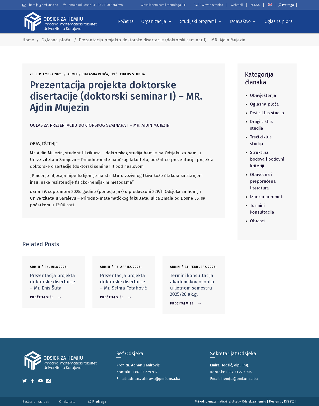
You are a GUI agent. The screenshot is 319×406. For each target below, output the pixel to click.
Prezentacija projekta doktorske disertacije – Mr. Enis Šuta (52, 282)
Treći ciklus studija (127, 74)
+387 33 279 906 (239, 372)
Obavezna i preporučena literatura (263, 181)
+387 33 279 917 (145, 372)
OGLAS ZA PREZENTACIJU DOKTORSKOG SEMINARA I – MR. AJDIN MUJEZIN (100, 125)
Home (28, 40)
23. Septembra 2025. (46, 74)
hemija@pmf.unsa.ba (239, 378)
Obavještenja (263, 95)
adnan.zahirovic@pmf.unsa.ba (154, 378)
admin (73, 74)
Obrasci (257, 221)
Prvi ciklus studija (267, 113)
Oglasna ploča (55, 40)
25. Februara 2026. (200, 267)
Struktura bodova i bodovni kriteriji (267, 159)
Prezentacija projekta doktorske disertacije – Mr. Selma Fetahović (123, 282)
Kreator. (290, 401)
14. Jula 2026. (56, 267)
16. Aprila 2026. (128, 267)
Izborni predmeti (266, 196)
